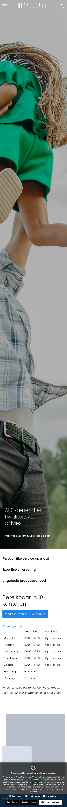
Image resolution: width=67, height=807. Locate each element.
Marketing (51, 796)
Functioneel (17, 796)
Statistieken (34, 796)
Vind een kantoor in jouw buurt (25, 614)
